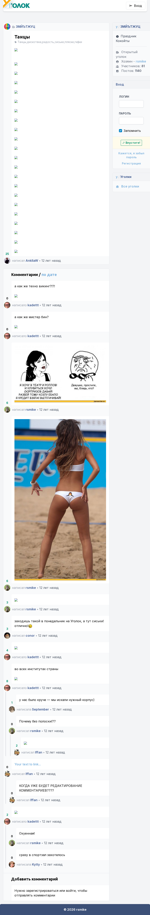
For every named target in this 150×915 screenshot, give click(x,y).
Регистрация (131, 163)
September (40, 709)
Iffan (38, 752)
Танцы (22, 36)
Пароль (125, 113)
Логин (124, 96)
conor (30, 635)
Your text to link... (27, 764)
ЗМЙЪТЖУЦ (25, 27)
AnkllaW (32, 260)
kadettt (33, 305)
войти (71, 891)
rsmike (31, 410)
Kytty (36, 864)
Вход (138, 6)
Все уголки (130, 186)
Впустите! (133, 142)
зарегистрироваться (42, 891)
